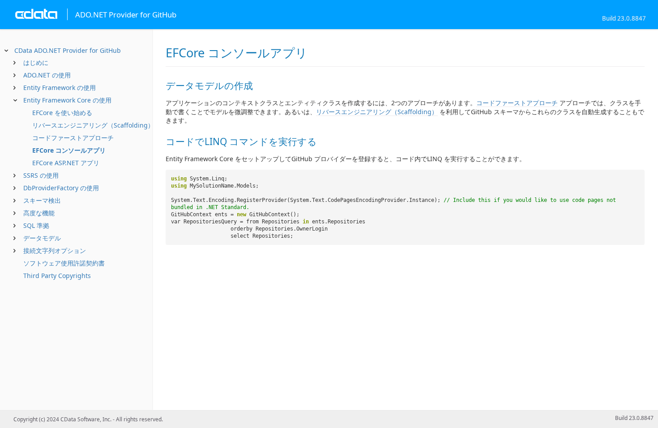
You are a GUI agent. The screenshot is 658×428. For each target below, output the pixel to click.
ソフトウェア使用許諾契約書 (64, 263)
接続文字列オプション (54, 250)
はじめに (35, 62)
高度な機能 (39, 213)
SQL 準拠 (36, 225)
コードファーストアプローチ (73, 137)
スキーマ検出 (42, 200)
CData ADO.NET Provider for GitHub (67, 50)
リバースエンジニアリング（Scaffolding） (93, 125)
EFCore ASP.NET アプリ (65, 162)
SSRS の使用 (41, 175)
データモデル (42, 238)
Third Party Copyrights (57, 275)
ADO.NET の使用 (47, 75)
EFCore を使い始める (62, 112)
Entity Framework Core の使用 (67, 100)
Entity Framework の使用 (59, 87)
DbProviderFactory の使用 (61, 188)
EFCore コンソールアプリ (69, 150)
